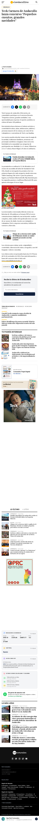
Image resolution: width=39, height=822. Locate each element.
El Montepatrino (29, 795)
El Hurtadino (20, 795)
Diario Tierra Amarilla (12, 787)
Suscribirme (19, 294)
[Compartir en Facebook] (12, 107)
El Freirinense (12, 789)
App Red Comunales (18, 808)
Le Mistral (26, 806)
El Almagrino (5, 785)
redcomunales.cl (6, 770)
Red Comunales (7, 66)
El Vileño (20, 799)
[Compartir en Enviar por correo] (24, 107)
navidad (4, 308)
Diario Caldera (21, 785)
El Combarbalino (23, 797)
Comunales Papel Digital (8, 806)
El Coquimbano (21, 794)
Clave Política (19, 806)
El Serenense (12, 794)
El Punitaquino (14, 797)
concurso (28, 306)
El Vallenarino (28, 787)
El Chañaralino (13, 785)
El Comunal (4, 794)
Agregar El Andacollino (8, 71)
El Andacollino (12, 795)
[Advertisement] (19, 44)
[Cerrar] (36, 819)
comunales (20, 306)
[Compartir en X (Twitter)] (16, 107)
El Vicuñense (29, 794)
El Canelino (32, 797)
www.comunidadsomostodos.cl (12, 261)
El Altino (21, 787)
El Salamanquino (12, 799)
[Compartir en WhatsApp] (20, 107)
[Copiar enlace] (28, 107)
